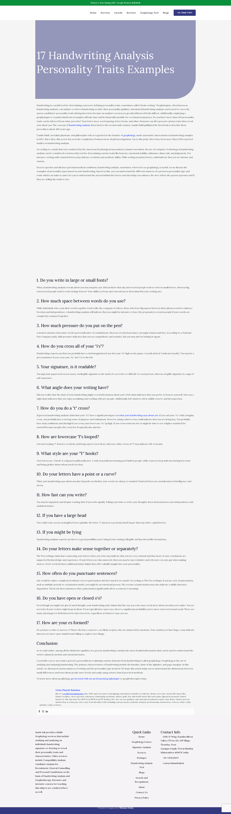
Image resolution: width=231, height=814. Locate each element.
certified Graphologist (73, 694)
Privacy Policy (142, 797)
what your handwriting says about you (138, 415)
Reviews (131, 12)
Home (93, 12)
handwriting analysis (79, 125)
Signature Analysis (141, 747)
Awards (118, 12)
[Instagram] (43, 711)
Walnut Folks (126, 808)
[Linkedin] (47, 711)
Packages (142, 757)
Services (105, 12)
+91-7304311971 (170, 757)
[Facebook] (39, 711)
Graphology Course (142, 742)
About (142, 787)
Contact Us (142, 792)
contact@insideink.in (173, 763)
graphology (129, 135)
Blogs (166, 12)
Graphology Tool (149, 12)
